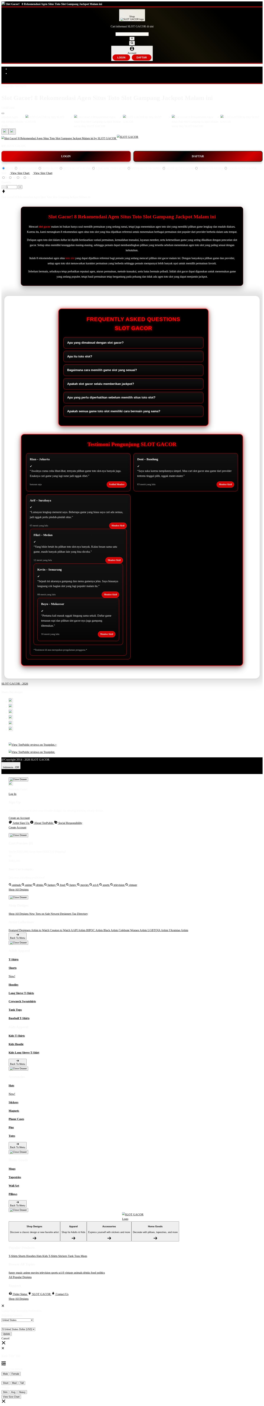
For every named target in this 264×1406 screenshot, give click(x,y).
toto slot (70, 258)
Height (5, 1378)
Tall (22, 1383)
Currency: (7, 1324)
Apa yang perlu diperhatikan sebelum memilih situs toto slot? (111, 397)
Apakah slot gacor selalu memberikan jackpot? (100, 384)
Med (14, 1383)
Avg (13, 1392)
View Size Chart (11, 1396)
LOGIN (121, 57)
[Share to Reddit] (11, 724)
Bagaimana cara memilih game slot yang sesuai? (102, 370)
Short (5, 1383)
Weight (5, 1387)
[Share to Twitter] (11, 701)
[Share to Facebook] (11, 707)
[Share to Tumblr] (11, 729)
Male (5, 1374)
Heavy (22, 1392)
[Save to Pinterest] (11, 718)
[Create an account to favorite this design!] (2, 113)
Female (15, 1374)
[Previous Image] (12, 131)
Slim (5, 1392)
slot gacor (44, 226)
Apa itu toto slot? (79, 356)
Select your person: (12, 1369)
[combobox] (132, 34)
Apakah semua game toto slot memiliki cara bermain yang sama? (113, 411)
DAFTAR (141, 57)
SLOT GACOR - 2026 (14, 683)
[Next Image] (5, 131)
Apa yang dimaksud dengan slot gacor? (95, 342)
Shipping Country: (11, 1315)
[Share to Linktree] (11, 712)
